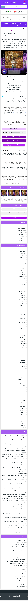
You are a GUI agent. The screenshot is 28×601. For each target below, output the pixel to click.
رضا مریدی (23, 402)
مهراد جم (24, 274)
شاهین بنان (23, 368)
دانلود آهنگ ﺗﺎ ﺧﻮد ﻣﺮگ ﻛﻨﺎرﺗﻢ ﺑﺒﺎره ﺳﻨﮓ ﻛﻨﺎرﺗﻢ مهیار (15, 525)
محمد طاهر (23, 408)
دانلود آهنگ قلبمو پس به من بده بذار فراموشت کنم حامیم (14, 456)
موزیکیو (24, 17)
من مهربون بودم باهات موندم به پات (18, 563)
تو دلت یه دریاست (22, 571)
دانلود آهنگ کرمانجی (21, 234)
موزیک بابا (23, 584)
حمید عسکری (23, 328)
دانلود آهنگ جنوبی (22, 230)
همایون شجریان (22, 372)
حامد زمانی (23, 391)
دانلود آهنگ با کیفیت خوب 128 (13, 140)
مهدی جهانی (23, 333)
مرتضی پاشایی (23, 259)
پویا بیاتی (23, 297)
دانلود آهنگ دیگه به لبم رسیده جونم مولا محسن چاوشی (14, 488)
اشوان (24, 393)
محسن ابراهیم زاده (22, 287)
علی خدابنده (23, 310)
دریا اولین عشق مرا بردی (21, 542)
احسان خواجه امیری (22, 305)
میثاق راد (24, 385)
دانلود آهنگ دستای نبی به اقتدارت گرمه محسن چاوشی (14, 494)
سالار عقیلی (23, 255)
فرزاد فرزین (23, 314)
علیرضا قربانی (23, 366)
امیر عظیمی (23, 364)
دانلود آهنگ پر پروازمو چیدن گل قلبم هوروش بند (16, 507)
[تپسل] (0, 596)
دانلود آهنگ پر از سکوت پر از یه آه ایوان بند (17, 463)
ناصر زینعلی (23, 375)
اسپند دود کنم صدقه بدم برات (19, 559)
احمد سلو (24, 249)
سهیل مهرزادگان (22, 322)
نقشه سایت (5, 2)
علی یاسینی (23, 280)
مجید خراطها (23, 356)
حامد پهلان (23, 377)
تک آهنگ (24, 567)
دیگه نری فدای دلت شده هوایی (19, 565)
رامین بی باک (23, 421)
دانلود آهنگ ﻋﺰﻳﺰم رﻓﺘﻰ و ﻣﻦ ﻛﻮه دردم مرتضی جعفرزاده (14, 532)
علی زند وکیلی (23, 320)
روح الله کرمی (23, 331)
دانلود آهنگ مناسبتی (21, 241)
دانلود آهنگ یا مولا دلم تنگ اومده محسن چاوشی (16, 496)
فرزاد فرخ (24, 303)
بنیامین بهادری (22, 425)
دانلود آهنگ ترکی (22, 226)
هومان (24, 427)
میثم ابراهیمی (23, 268)
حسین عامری (23, 343)
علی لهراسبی (23, 347)
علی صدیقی (23, 360)
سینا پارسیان (23, 253)
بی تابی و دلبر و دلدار (21, 540)
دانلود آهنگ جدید (14, 2)
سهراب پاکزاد (23, 419)
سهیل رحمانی (23, 416)
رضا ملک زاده (23, 404)
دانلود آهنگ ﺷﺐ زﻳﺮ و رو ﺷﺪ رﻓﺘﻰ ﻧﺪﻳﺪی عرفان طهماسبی (14, 504)
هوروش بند (23, 272)
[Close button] (27, 596)
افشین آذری (23, 345)
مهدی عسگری (23, 410)
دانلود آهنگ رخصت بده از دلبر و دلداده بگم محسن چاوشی (14, 498)
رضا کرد (24, 387)
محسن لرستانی (22, 299)
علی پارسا (24, 400)
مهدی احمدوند (23, 341)
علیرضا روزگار (23, 349)
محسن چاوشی (23, 270)
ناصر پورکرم (23, 423)
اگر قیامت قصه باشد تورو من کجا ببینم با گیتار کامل (15, 561)
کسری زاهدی (23, 412)
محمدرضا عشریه (22, 358)
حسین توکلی (23, 414)
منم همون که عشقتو (21, 586)
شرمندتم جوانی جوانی (21, 580)
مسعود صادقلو (23, 257)
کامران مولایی (23, 264)
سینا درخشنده (23, 318)
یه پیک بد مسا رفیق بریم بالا (20, 548)
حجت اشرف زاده (22, 276)
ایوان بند (24, 324)
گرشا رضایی (23, 293)
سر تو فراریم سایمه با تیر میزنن (19, 544)
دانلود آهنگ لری (22, 236)
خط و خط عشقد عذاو (21, 557)
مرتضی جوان (23, 406)
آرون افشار (23, 295)
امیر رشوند (23, 398)
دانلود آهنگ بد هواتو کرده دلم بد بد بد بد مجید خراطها (15, 448)
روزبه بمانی (23, 326)
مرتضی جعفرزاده (22, 316)
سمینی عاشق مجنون (21, 578)
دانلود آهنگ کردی (22, 232)
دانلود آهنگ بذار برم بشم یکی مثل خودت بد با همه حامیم (14, 454)
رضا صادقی (23, 261)
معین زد (24, 312)
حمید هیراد (23, 278)
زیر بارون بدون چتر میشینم (20, 553)
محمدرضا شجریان (22, 379)
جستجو (3, 6)
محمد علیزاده (23, 362)
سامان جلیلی (23, 308)
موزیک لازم (23, 555)
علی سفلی (23, 370)
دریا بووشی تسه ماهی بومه (20, 576)
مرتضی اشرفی (23, 251)
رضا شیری (24, 301)
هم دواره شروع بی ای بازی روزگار (19, 550)
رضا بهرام (24, 289)
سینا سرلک (23, 354)
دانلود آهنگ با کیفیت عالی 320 (13, 137)
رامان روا (24, 381)
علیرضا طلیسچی (22, 291)
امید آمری (24, 335)
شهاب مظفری (23, 266)
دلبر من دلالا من (22, 582)
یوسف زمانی (23, 337)
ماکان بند (24, 284)
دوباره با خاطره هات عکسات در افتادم (18, 546)
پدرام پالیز (23, 339)
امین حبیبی (23, 389)
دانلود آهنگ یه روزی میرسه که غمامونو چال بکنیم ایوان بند (14, 465)
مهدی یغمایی (23, 383)
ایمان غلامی (23, 395)
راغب (25, 282)
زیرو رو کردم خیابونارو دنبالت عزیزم (18, 574)
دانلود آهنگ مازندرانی (21, 238)
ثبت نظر (14, 217)
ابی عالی (24, 351)
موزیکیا (24, 569)
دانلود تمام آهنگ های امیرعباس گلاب (14, 145)
